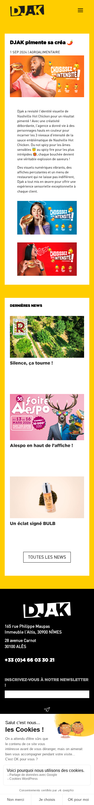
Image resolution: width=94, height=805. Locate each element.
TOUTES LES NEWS (47, 557)
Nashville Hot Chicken (33, 116)
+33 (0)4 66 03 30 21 (30, 659)
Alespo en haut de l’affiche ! (41, 445)
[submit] (47, 710)
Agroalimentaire (45, 52)
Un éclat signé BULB (33, 523)
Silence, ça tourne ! (31, 362)
